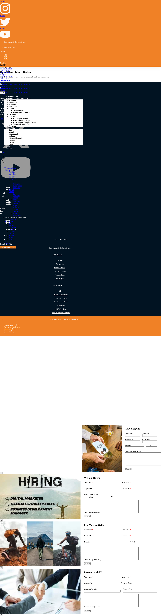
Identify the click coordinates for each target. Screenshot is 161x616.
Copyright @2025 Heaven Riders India (64, 319)
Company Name (126, 583)
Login (3, 51)
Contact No (130, 439)
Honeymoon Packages (21, 112)
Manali (11, 132)
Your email (146, 433)
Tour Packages (18, 110)
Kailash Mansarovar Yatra (61, 313)
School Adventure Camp (22, 124)
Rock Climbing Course (21, 120)
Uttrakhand (13, 134)
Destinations (10, 128)
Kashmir (12, 140)
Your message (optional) (92, 512)
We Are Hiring (60, 275)
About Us (59, 260)
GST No (149, 445)
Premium (12, 100)
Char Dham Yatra (61, 298)
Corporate (13, 126)
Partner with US (59, 268)
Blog (8, 146)
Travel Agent (59, 278)
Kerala (11, 142)
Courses (12, 116)
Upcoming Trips (12, 96)
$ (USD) (3, 65)
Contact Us (60, 264)
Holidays (12, 108)
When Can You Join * (91, 495)
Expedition (13, 102)
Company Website (90, 589)
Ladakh (12, 136)
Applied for (89, 489)
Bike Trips (13, 106)
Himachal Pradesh (15, 138)
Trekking (12, 104)
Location (128, 445)
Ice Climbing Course (20, 118)
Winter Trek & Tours (61, 295)
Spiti (10, 130)
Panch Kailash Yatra (61, 302)
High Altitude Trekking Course (24, 122)
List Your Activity (60, 271)
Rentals (9, 148)
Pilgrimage (13, 114)
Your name (129, 433)
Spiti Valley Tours (61, 309)
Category (9, 98)
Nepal (11, 144)
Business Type (128, 589)
